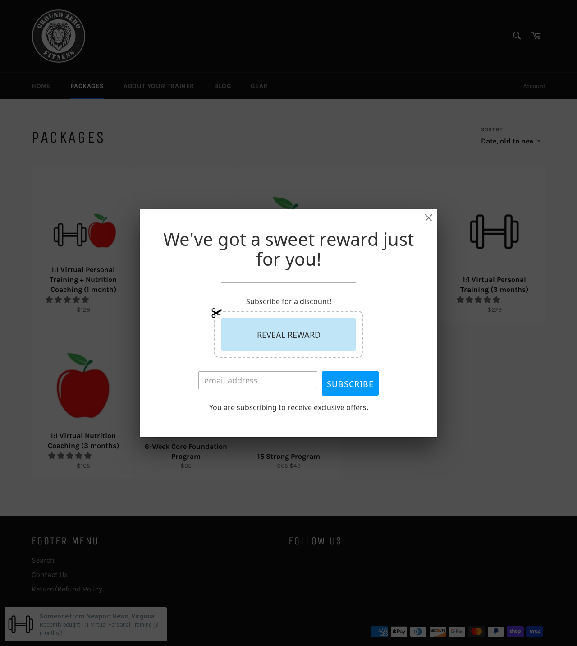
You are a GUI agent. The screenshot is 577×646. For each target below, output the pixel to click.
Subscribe (350, 383)
